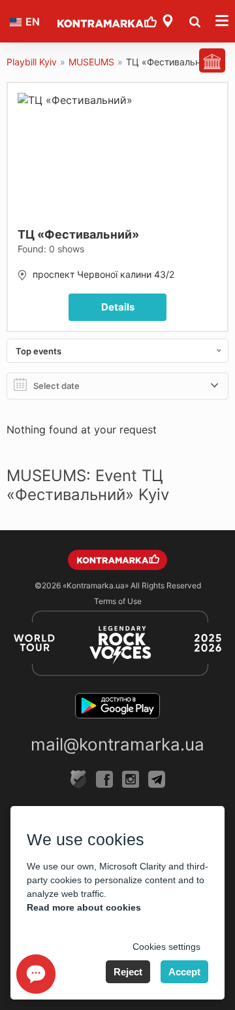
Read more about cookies (84, 907)
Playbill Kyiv (32, 61)
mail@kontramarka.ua (117, 744)
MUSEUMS (91, 61)
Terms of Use (118, 601)
